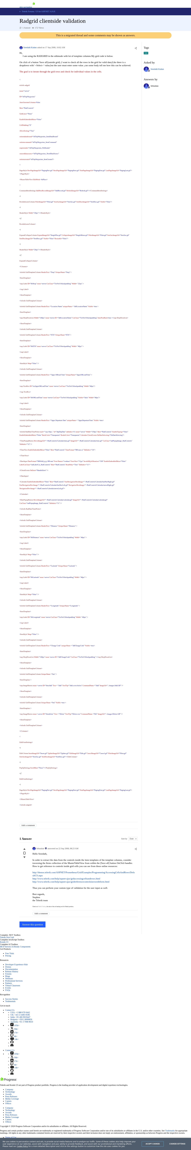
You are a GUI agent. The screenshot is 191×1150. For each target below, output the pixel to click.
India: (20, 1017)
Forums (8, 974)
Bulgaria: (21, 1019)
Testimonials (10, 1001)
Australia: (21, 1022)
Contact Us (9, 1010)
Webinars (9, 978)
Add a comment (28, 825)
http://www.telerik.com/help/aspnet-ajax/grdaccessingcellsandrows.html (66, 878)
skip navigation (25, 7)
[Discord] (12, 1046)
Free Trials (9, 953)
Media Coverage (12, 1099)
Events (8, 988)
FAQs (7, 990)
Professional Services (14, 981)
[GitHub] (12, 1043)
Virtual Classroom (12, 985)
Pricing (8, 956)
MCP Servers (5, 947)
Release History (11, 971)
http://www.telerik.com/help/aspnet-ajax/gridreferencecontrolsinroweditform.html (70, 881)
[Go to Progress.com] (8, 1081)
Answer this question (32, 924)
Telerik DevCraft (7, 937)
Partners (8, 983)
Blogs (7, 976)
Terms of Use (10, 1137)
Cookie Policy (22, 1146)
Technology (10, 1092)
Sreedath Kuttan (30, 47)
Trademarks (170, 1131)
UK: (20, 1015)
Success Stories (11, 999)
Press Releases (11, 1096)
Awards (8, 1094)
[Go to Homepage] (33, 7)
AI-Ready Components (20, 947)
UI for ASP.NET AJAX (45, 11)
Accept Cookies (153, 1144)
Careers (8, 1101)
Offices (8, 1103)
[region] (95, 1144)
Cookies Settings (177, 1144)
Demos (8, 967)
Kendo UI (4, 942)
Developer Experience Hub (16, 964)
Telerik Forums (27, 11)
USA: (20, 1012)
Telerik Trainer (42, 906)
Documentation (11, 969)
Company (9, 1089)
